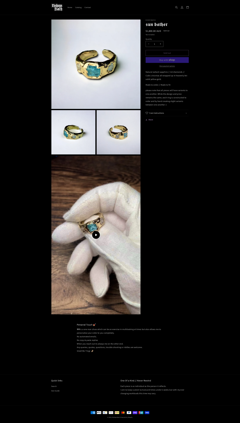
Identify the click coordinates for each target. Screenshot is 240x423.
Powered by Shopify (127, 417)
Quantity (149, 39)
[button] (176, 7)
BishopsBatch (116, 417)
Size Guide (55, 391)
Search (54, 386)
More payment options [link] (167, 66)
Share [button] (150, 120)
